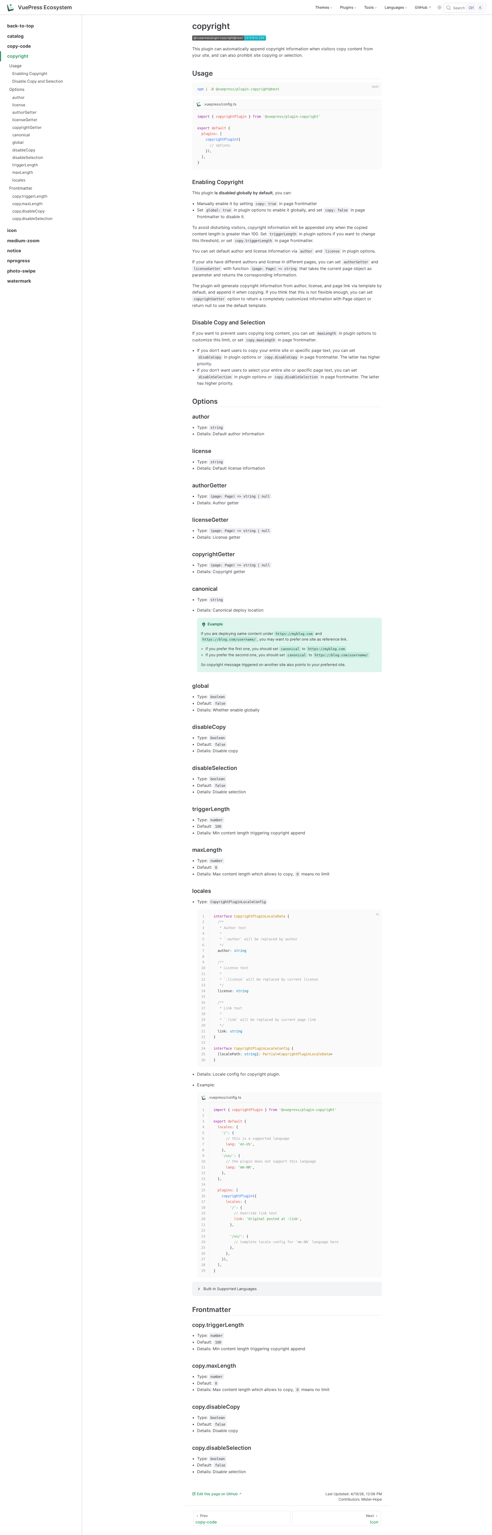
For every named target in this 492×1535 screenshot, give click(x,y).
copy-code (19, 46)
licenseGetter (24, 119)
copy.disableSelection (32, 218)
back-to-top (20, 25)
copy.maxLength (27, 203)
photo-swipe (21, 271)
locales (18, 180)
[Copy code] (375, 89)
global (18, 142)
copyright (17, 56)
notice (14, 250)
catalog (15, 36)
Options (16, 89)
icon (12, 230)
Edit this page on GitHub (217, 1494)
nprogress (18, 260)
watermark (19, 281)
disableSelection (27, 157)
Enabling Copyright (29, 73)
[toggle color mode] (439, 7)
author (18, 97)
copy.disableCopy (28, 211)
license (18, 104)
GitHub (421, 7)
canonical (21, 134)
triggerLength (25, 164)
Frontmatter (20, 188)
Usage (15, 65)
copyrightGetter (27, 127)
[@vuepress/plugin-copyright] (229, 39)
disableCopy (23, 150)
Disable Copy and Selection (37, 81)
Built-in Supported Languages (230, 1289)
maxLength (22, 172)
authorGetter (24, 112)
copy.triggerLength (29, 196)
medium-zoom (23, 240)
